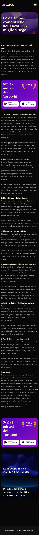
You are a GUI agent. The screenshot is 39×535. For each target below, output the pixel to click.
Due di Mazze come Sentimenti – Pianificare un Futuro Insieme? (17, 492)
